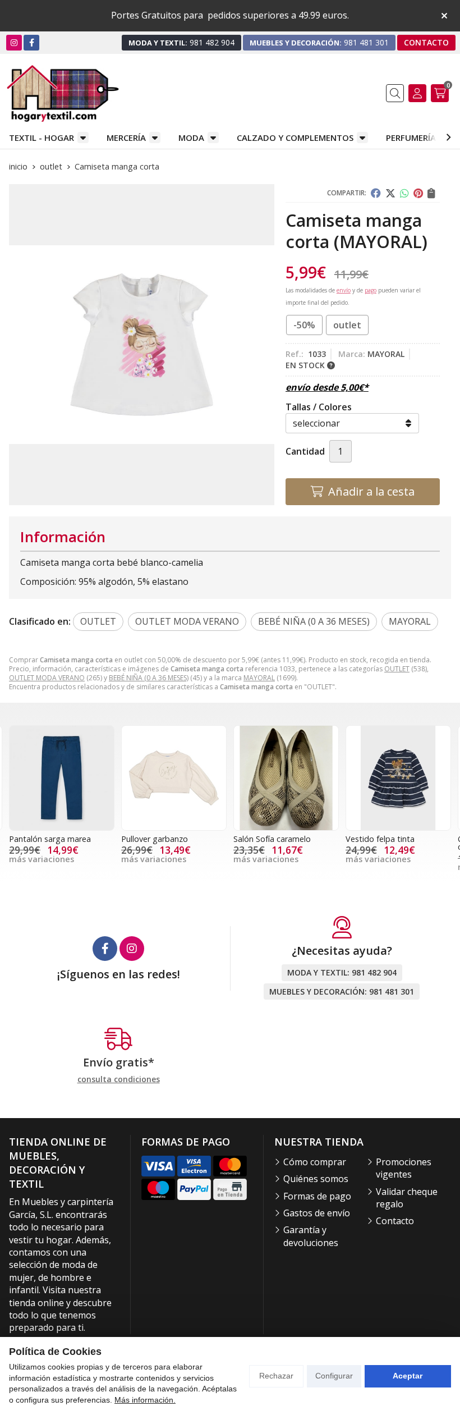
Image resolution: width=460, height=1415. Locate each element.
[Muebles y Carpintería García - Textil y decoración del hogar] (63, 93)
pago (370, 290)
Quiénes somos (315, 1179)
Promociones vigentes (403, 1168)
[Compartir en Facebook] (376, 193)
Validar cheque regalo (407, 1197)
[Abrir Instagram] (14, 42)
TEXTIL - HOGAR (41, 137)
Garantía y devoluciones (310, 1236)
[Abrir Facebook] (31, 42)
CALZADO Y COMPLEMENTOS (295, 137)
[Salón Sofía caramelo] (174, 778)
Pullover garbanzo (42, 839)
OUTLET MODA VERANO (47, 678)
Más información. (145, 1399)
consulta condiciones (118, 1079)
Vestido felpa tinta (267, 839)
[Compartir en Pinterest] (418, 193)
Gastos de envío (316, 1213)
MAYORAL (259, 678)
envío (344, 290)
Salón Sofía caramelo (160, 839)
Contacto (395, 1221)
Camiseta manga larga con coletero (395, 843)
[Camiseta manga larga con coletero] (398, 778)
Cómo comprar (314, 1162)
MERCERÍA (126, 137)
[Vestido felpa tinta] (286, 778)
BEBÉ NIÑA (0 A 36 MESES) (148, 678)
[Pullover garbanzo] (62, 778)
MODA (191, 137)
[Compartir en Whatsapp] (404, 193)
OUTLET (397, 669)
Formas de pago (317, 1196)
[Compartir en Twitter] (390, 193)
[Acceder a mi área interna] (417, 93)
